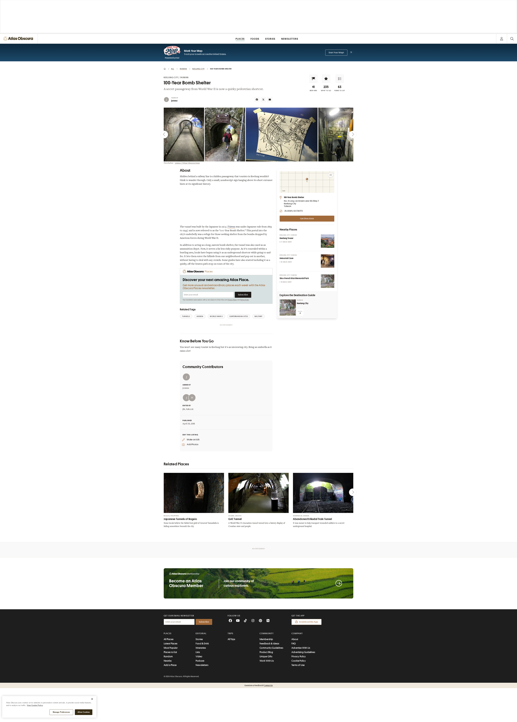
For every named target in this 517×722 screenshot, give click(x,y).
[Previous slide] (164, 134)
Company (297, 633)
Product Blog (266, 652)
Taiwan (231, 227)
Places (168, 633)
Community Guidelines (271, 648)
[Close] (92, 699)
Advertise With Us (300, 648)
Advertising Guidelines (303, 652)
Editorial (201, 633)
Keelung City (302, 303)
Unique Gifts (266, 656)
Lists (198, 652)
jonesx (174, 101)
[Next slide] (353, 134)
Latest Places (170, 643)
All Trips (231, 639)
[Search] (512, 39)
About (294, 639)
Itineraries (201, 648)
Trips (230, 633)
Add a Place (170, 665)
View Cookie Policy (35, 705)
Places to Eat (170, 652)
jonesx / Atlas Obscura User (187, 163)
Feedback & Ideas (269, 643)
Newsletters (202, 665)
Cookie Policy (298, 661)
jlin (184, 409)
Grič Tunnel (235, 519)
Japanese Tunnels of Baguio (180, 519)
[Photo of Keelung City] (288, 307)
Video (199, 656)
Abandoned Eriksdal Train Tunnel (312, 519)
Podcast (200, 661)
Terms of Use (244, 300)
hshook (189, 409)
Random (168, 656)
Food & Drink (202, 643)
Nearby (168, 661)
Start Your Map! (336, 53)
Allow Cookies (84, 712)
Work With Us (267, 661)
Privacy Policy (232, 300)
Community (267, 633)
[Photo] (327, 241)
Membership (266, 639)
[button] (313, 78)
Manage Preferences (61, 712)
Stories (199, 639)
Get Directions (307, 219)
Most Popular (171, 648)
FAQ (293, 643)
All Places (169, 639)
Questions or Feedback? (258, 685)
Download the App (308, 622)
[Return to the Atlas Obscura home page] (19, 39)
